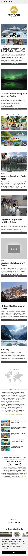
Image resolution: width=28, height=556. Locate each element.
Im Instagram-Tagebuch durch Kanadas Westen (13, 177)
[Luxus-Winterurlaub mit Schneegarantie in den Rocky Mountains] (14, 79)
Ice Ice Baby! (5, 349)
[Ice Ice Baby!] (14, 335)
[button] (26, 1)
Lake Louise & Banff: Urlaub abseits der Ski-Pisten (13, 307)
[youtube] (12, 522)
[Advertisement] (14, 500)
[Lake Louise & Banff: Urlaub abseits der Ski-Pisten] (14, 292)
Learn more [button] (5, 548)
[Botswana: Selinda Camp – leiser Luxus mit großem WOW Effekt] (5, 423)
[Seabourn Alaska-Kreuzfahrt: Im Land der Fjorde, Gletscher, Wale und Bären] (14, 34)
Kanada (2, 303)
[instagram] (9, 522)
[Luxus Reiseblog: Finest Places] (14, 9)
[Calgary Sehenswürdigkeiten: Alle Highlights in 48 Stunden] (14, 205)
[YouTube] (4, 1)
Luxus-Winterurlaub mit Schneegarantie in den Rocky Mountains (14, 94)
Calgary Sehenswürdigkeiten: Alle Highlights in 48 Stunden (11, 220)
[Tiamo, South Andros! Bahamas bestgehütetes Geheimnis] (5, 448)
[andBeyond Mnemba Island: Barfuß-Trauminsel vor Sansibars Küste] (5, 442)
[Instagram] (1, 1)
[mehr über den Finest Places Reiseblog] (14, 414)
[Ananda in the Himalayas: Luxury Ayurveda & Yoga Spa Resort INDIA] (14, 123)
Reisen (2, 46)
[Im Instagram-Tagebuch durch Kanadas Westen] (14, 162)
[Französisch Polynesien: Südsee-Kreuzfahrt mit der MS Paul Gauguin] (5, 429)
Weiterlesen (14, 63)
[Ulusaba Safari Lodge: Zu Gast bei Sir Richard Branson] (5, 435)
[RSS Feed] (19, 522)
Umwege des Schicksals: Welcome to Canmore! (13, 264)
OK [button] (14, 552)
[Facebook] (6, 1)
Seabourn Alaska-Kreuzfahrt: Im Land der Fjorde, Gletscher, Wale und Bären (13, 50)
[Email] (9, 1)
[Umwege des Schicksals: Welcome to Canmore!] (14, 248)
